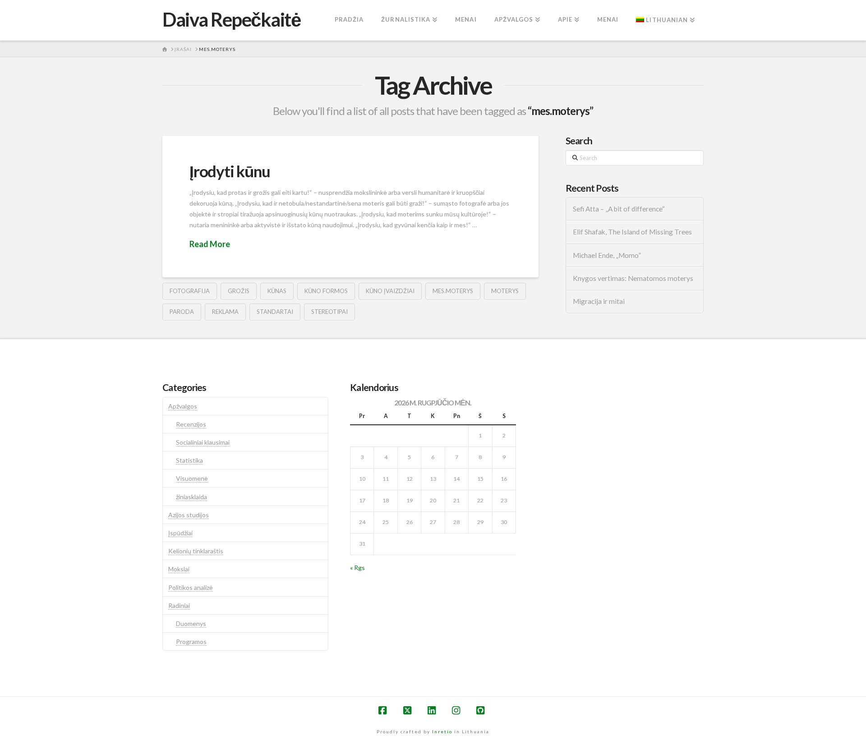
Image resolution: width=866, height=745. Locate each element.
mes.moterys (453, 290)
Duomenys (191, 623)
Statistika (189, 460)
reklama (225, 311)
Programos (191, 641)
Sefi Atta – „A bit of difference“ (619, 209)
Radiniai (179, 605)
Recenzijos (191, 424)
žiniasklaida (191, 497)
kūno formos (326, 290)
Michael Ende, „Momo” (607, 255)
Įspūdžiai (180, 533)
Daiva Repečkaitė (231, 19)
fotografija (190, 290)
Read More (209, 244)
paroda (182, 311)
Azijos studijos (188, 515)
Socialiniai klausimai (203, 442)
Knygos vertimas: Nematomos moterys (633, 278)
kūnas (276, 290)
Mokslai (178, 569)
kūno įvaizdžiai (390, 290)
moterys (505, 290)
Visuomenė (192, 478)
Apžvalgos (182, 406)
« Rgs (357, 567)
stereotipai (329, 311)
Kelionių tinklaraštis (195, 551)
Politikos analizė (190, 587)
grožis (238, 290)
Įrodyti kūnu (229, 170)
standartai (275, 311)
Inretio (442, 731)
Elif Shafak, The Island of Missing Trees (632, 232)
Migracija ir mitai (599, 301)
